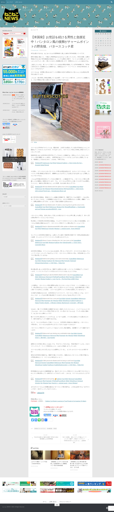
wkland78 (40, 393)
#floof (81, 186)
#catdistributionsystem (60, 365)
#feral (54, 163)
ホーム (3, 2)
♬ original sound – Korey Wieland (70, 228)
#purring (54, 383)
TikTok (35, 142)
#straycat (59, 163)
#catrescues (46, 163)
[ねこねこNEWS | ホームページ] (11, 16)
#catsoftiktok (73, 186)
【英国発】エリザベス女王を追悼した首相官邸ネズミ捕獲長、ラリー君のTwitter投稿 (59, 463)
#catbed (48, 279)
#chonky (51, 228)
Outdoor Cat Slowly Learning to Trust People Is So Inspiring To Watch (65, 401)
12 (100, 40)
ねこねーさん (35, 50)
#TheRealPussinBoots (58, 277)
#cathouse (78, 300)
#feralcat (47, 188)
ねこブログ (10, 2)
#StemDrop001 (67, 242)
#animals (72, 277)
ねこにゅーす (34, 29)
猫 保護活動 (49, 428)
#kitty (46, 242)
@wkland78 (38, 163)
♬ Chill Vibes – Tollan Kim (57, 263)
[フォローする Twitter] (110, 508)
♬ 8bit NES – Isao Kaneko (47, 337)
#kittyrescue (38, 188)
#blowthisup (66, 300)
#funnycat (58, 261)
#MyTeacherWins (69, 188)
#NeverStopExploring (56, 188)
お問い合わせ (18, 2)
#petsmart (73, 261)
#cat (51, 163)
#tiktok (77, 277)
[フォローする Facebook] (107, 508)
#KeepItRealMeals (70, 207)
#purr (49, 383)
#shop (37, 337)
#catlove (64, 163)
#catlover (57, 242)
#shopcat (80, 381)
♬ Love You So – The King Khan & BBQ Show (65, 279)
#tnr (43, 188)
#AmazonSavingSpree (41, 263)
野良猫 (55, 428)
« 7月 (96, 50)
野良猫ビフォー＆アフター (40, 428)
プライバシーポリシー (65, 501)
